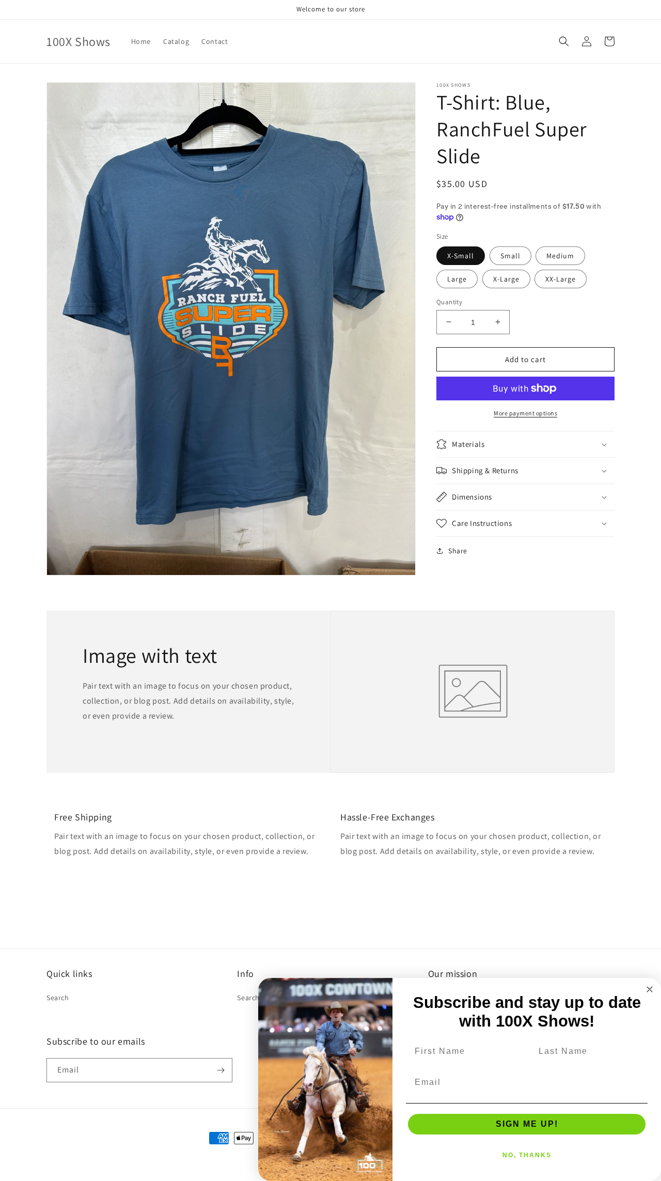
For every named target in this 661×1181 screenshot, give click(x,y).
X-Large (506, 278)
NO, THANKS (527, 1155)
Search (57, 997)
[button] (564, 41)
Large (457, 278)
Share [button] (457, 550)
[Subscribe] (220, 1070)
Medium (560, 255)
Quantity (449, 301)
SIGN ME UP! (527, 1124)
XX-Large (560, 278)
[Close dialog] (649, 989)
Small (510, 255)
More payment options (525, 413)
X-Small (460, 255)
